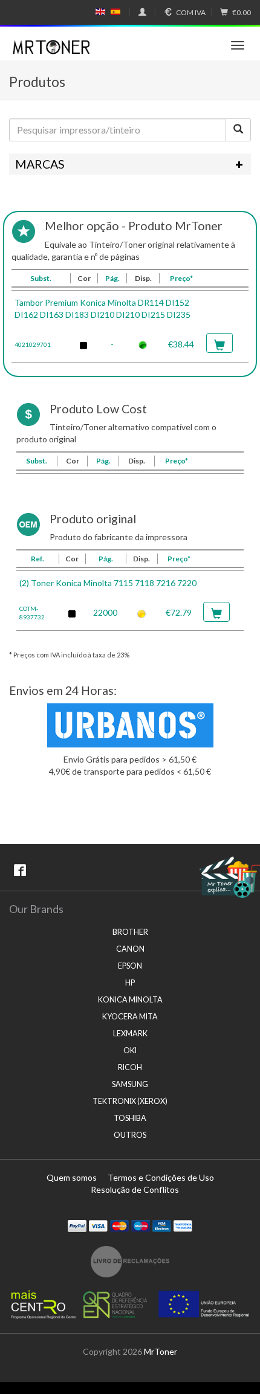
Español (115, 12)
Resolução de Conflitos (135, 1189)
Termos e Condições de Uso (161, 1177)
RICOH (130, 1067)
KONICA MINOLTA (130, 999)
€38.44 (181, 344)
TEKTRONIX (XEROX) (130, 1101)
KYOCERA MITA (130, 1016)
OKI (130, 1050)
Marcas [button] (40, 164)
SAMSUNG (130, 1084)
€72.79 (179, 612)
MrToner (160, 1351)
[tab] (130, 164)
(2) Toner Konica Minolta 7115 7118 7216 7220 (108, 583)
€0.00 (241, 12)
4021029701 (33, 344)
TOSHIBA (130, 1118)
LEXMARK (130, 1033)
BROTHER (130, 932)
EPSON (130, 965)
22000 (105, 612)
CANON (130, 949)
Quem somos (72, 1177)
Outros (130, 1135)
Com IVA (191, 12)
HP (130, 982)
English (100, 12)
